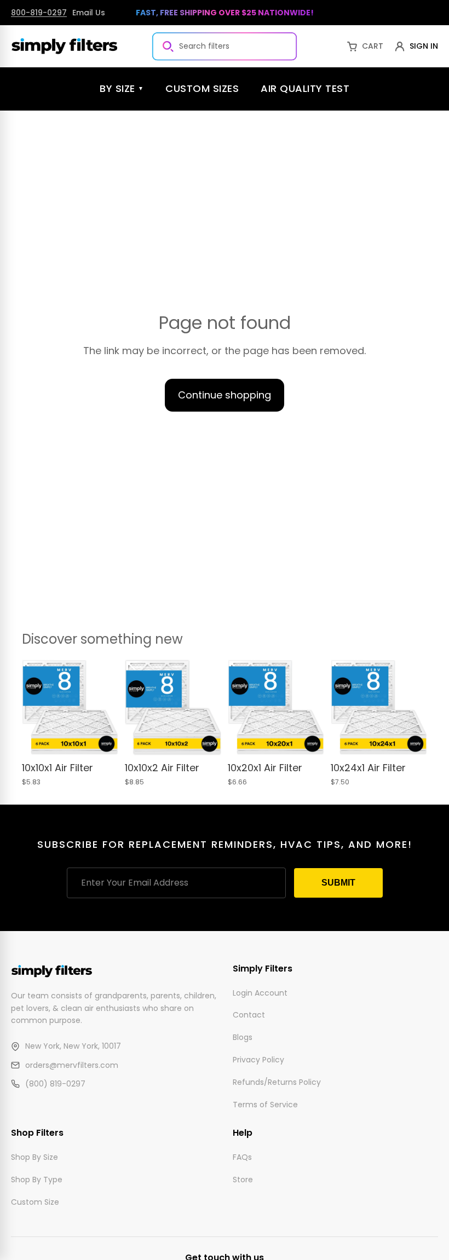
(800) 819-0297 (55, 1083)
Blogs (242, 1037)
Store (243, 1179)
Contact (249, 1014)
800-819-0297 (39, 12)
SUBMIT (338, 882)
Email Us (88, 12)
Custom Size (35, 1201)
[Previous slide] (34, 708)
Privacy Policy (258, 1059)
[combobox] (224, 46)
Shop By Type (36, 1179)
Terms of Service (265, 1104)
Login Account (260, 992)
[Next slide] (106, 708)
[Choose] (101, 739)
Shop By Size (34, 1157)
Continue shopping (224, 395)
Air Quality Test (305, 88)
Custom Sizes (202, 88)
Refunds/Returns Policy (277, 1082)
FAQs (242, 1157)
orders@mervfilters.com (71, 1065)
